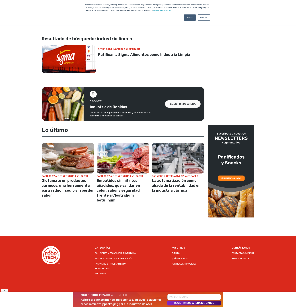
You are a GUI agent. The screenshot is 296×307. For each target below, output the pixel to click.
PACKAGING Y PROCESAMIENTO (110, 264)
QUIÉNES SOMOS (180, 258)
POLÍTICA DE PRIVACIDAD (184, 264)
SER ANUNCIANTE (240, 258)
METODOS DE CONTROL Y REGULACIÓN (113, 258)
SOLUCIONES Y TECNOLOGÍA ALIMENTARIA (115, 253)
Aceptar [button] (190, 17)
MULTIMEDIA (100, 273)
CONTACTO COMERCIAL (243, 253)
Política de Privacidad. (162, 10)
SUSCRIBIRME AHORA (183, 103)
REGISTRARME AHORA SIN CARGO (194, 302)
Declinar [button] (203, 17)
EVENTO (176, 253)
